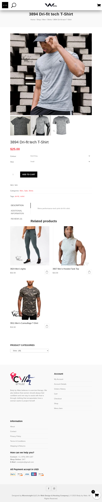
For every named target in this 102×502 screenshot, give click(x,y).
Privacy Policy (15, 436)
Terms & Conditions (18, 441)
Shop (39, 20)
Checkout (58, 399)
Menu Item (58, 408)
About (12, 427)
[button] (5, 5)
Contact (13, 431)
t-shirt (22, 196)
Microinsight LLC (29, 496)
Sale (26, 191)
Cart (55, 394)
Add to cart (28, 174)
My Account (58, 379)
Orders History (60, 389)
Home (32, 20)
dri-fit (17, 196)
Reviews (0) (16, 219)
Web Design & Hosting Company (54, 496)
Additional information (17, 212)
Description (17, 205)
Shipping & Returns (17, 446)
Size (12, 162)
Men (44, 20)
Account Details (60, 384)
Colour (13, 156)
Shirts (49, 20)
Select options (46, 271)
